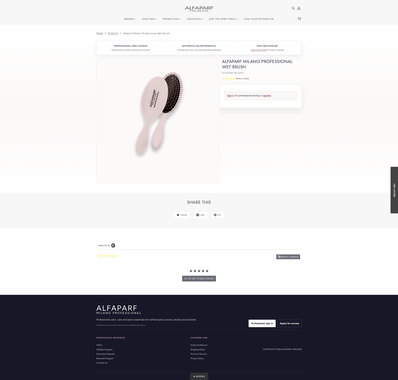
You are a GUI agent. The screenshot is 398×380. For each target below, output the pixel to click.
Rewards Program (105, 358)
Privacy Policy (197, 358)
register (267, 95)
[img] (293, 8)
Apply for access (289, 323)
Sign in (230, 95)
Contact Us (101, 363)
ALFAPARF (118, 309)
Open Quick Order (259, 50)
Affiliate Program (104, 349)
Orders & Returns (198, 345)
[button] (288, 256)
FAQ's (99, 345)
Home (99, 33)
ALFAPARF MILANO (233, 72)
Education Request (105, 354)
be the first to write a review (199, 278)
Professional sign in (262, 323)
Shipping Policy (197, 349)
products (113, 33)
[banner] (199, 8)
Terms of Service (198, 354)
